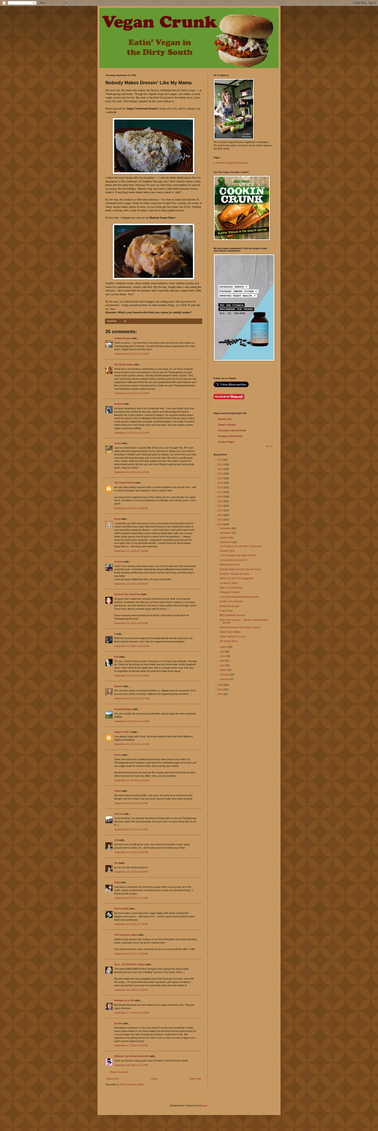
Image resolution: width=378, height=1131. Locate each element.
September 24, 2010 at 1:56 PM (131, 829)
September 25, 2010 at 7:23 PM (131, 924)
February (225, 674)
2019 (220, 483)
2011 (220, 519)
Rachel (118, 1023)
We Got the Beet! (228, 641)
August (224, 647)
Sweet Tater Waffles (230, 632)
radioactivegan (122, 338)
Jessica (118, 561)
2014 (220, 506)
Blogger (203, 1105)
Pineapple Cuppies (230, 592)
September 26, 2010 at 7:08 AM (131, 953)
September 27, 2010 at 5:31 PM (131, 1045)
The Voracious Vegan (126, 934)
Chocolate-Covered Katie (232, 430)
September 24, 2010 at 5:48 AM (131, 508)
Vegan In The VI (122, 732)
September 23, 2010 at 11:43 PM (131, 393)
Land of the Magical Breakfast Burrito (239, 597)
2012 (220, 515)
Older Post (195, 1078)
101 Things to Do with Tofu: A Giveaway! (241, 546)
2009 (220, 685)
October (224, 537)
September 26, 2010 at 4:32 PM (131, 990)
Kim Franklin (121, 908)
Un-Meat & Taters (229, 583)
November (226, 533)
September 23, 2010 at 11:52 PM (131, 432)
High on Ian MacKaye (231, 587)
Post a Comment (119, 1072)
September (226, 542)
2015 (220, 501)
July (222, 651)
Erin (116, 656)
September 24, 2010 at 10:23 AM (131, 646)
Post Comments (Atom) (132, 1084)
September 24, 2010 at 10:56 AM (131, 675)
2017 (220, 492)
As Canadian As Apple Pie (233, 560)
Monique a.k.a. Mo (124, 1000)
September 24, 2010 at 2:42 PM (131, 852)
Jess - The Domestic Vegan (129, 964)
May (222, 660)
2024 (220, 459)
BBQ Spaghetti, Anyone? (233, 615)
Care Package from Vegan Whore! (238, 555)
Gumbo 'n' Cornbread (231, 601)
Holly (117, 882)
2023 (220, 464)
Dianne (118, 686)
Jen (116, 840)
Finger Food (226, 610)
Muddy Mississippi (229, 606)
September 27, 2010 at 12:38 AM (131, 1012)
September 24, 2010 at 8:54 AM (131, 623)
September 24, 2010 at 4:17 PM (131, 898)
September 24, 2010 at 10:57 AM (131, 698)
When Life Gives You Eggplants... (237, 578)
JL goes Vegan (226, 442)
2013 (220, 510)
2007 (220, 694)
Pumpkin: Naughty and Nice (234, 573)
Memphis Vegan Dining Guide (233, 162)
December (226, 528)
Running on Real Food (230, 436)
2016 (220, 496)
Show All (269, 446)
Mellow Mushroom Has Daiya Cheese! (240, 627)
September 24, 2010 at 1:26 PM (131, 803)
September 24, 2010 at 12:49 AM (131, 472)
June (223, 656)
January (224, 679)
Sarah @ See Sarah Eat (127, 594)
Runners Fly (224, 419)
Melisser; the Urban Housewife (131, 1056)
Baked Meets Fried (230, 564)
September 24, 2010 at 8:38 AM (131, 584)
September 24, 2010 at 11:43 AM (131, 744)
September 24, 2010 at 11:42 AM (131, 721)
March (223, 670)
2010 (220, 524)
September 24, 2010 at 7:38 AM (131, 551)
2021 (220, 473)
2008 (220, 689)
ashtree (118, 404)
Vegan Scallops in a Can (233, 636)
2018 (220, 487)
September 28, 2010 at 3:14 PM (131, 1065)
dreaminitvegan (123, 709)
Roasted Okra (227, 550)
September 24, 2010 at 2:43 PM (131, 871)
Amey (117, 443)
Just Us (118, 814)
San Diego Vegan (123, 364)
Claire (117, 791)
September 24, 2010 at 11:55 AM (131, 780)
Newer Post (112, 1078)
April (222, 665)
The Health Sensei (124, 482)
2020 (220, 478)
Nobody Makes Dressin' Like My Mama (240, 569)
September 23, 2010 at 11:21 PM (131, 354)
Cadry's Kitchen (227, 424)
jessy (117, 519)
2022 (220, 469)
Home (154, 1078)
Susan (117, 754)
